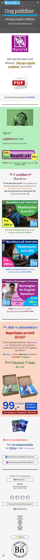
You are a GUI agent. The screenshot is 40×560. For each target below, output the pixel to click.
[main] (20, 16)
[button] (2, 2)
